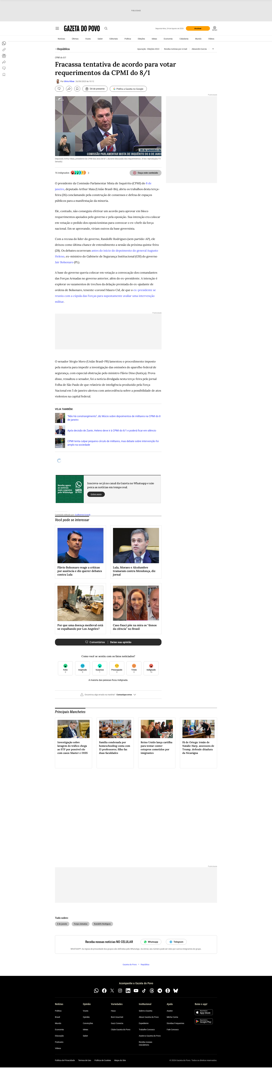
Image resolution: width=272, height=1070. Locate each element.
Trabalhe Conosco (147, 1029)
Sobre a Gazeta (145, 1011)
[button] (108, 696)
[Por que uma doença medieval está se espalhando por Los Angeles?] (80, 603)
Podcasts (59, 1042)
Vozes (88, 39)
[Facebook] (104, 990)
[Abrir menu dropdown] (213, 49)
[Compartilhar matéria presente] (4, 56)
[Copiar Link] (4, 50)
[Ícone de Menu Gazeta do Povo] (57, 28)
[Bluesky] (175, 990)
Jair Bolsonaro (64, 262)
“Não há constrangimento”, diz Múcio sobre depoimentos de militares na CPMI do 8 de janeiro (114, 418)
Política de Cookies (102, 1060)
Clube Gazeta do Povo (120, 1029)
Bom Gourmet (117, 1017)
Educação (59, 1036)
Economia (168, 39)
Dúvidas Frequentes (175, 1023)
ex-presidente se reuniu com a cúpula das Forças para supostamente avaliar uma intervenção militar (105, 295)
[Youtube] (136, 990)
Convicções (88, 1023)
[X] (112, 990)
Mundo (198, 39)
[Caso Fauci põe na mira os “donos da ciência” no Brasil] (136, 603)
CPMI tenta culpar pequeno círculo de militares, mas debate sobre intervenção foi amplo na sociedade (113, 443)
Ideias (154, 39)
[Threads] (152, 990)
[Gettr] (167, 990)
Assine (170, 1011)
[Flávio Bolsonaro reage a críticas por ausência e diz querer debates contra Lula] (80, 545)
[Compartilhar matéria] (69, 89)
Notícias (61, 39)
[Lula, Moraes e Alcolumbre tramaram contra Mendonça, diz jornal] (136, 545)
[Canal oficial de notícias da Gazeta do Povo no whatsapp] (96, 990)
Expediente (143, 1023)
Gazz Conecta (117, 1023)
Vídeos (211, 39)
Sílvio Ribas (69, 81)
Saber (100, 39)
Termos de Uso (84, 1060)
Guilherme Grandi (82, 515)
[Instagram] (120, 990)
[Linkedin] (128, 990)
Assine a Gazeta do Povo (150, 1036)
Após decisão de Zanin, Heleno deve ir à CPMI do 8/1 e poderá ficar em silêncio (111, 430)
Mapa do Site (120, 1060)
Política (128, 39)
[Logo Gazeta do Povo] (82, 28)
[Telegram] (160, 990)
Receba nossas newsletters (145, 1043)
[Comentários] (59, 89)
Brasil (57, 1017)
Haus (113, 1011)
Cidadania (183, 39)
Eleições (141, 39)
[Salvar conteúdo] (77, 89)
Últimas (75, 39)
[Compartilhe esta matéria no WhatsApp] (4, 43)
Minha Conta (172, 1017)
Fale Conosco (173, 1029)
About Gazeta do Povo (149, 1017)
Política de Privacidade (65, 1060)
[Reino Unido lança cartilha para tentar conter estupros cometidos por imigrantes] (157, 729)
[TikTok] (144, 990)
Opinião (86, 1017)
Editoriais (114, 39)
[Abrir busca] (106, 28)
